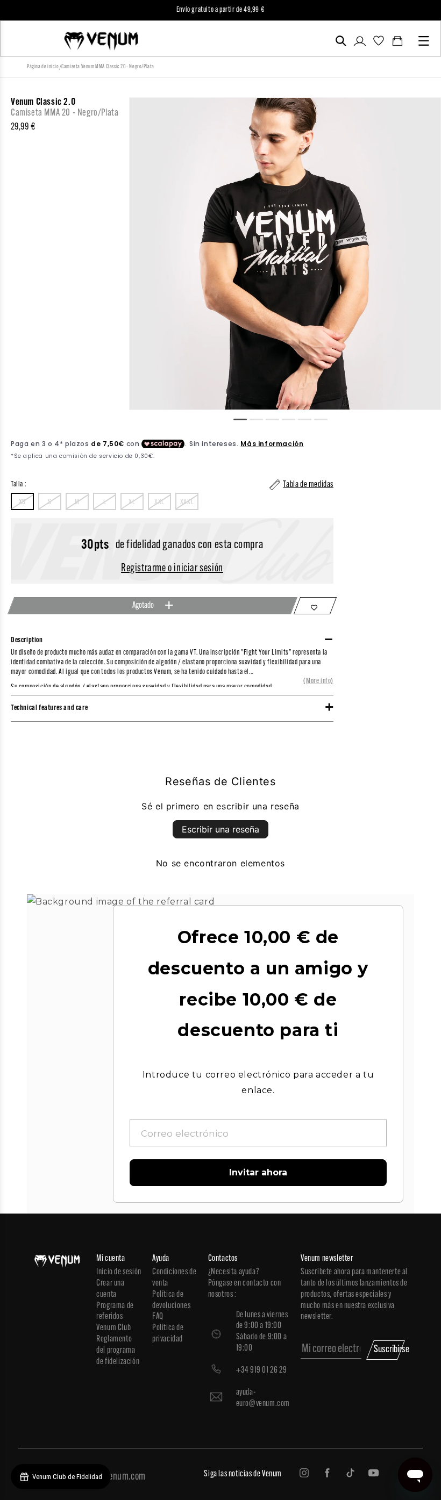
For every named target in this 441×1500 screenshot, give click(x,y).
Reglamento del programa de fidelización (117, 1350)
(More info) (318, 681)
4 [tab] (293, 418)
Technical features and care (49, 708)
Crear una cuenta (110, 1289)
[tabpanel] (285, 253)
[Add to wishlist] (315, 605)
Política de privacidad (168, 1334)
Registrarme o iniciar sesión (172, 568)
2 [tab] (260, 418)
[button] (340, 41)
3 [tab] (277, 418)
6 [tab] (325, 418)
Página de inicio (43, 67)
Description (27, 640)
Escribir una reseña (220, 829)
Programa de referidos (115, 1312)
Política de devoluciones (171, 1300)
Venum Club (113, 1328)
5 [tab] (309, 418)
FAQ (157, 1316)
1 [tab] (244, 418)
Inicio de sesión (118, 1272)
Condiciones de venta (174, 1278)
